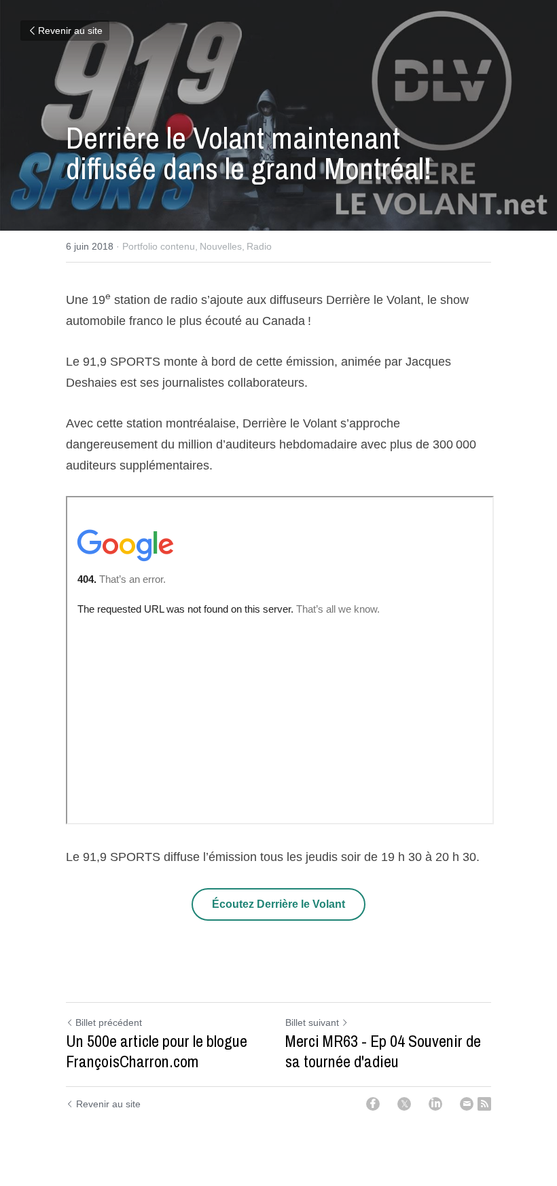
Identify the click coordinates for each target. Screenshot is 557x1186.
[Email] (466, 1104)
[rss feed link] (484, 1104)
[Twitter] (404, 1104)
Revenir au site (70, 30)
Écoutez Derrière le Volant (278, 904)
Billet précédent (108, 1022)
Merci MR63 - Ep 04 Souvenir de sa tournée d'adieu (383, 1051)
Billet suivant (312, 1022)
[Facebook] (373, 1104)
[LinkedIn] (435, 1104)
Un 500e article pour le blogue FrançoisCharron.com (156, 1051)
